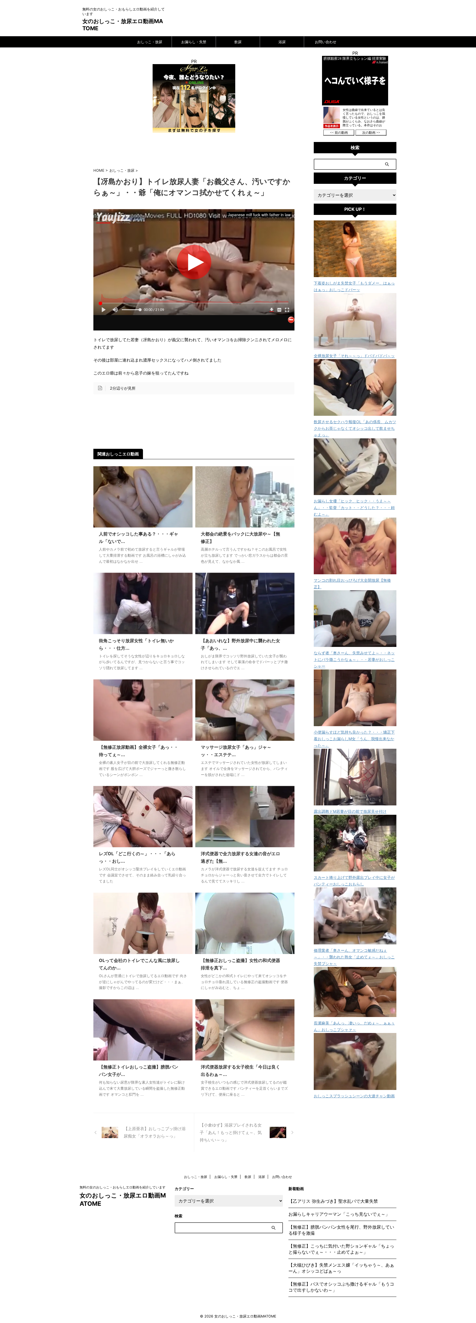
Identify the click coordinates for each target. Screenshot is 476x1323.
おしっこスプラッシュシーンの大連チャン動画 (354, 1096)
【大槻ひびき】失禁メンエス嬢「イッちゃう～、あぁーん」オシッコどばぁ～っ (341, 1268)
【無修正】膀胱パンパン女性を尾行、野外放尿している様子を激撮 (341, 1230)
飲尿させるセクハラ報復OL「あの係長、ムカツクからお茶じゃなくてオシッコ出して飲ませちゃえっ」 (355, 428)
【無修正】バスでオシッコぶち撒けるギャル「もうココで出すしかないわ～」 (341, 1287)
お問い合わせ (325, 42)
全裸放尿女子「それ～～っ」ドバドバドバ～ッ (354, 355)
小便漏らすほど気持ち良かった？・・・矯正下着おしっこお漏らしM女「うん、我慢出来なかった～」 (354, 739)
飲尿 (238, 42)
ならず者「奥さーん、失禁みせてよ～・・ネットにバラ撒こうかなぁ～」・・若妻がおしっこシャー (354, 659)
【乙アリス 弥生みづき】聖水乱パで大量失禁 (333, 1201)
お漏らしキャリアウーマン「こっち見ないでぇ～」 (339, 1214)
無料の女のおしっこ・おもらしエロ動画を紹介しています (123, 1187)
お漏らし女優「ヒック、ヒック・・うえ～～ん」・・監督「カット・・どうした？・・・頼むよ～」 (354, 507)
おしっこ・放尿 (149, 42)
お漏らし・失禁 (193, 42)
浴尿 (282, 42)
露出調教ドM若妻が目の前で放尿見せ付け (350, 811)
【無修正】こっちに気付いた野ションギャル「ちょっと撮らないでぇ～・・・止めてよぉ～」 (341, 1249)
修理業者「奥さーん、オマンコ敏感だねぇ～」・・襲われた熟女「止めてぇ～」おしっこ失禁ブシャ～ (354, 957)
